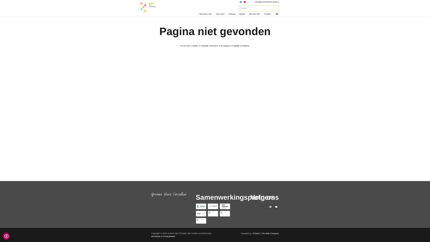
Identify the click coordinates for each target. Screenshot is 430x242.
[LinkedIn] (241, 2)
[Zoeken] (276, 8)
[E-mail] (264, 206)
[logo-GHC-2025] (147, 7)
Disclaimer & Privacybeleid (163, 236)
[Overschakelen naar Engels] (277, 14)
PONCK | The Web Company (266, 233)
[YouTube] (245, 2)
